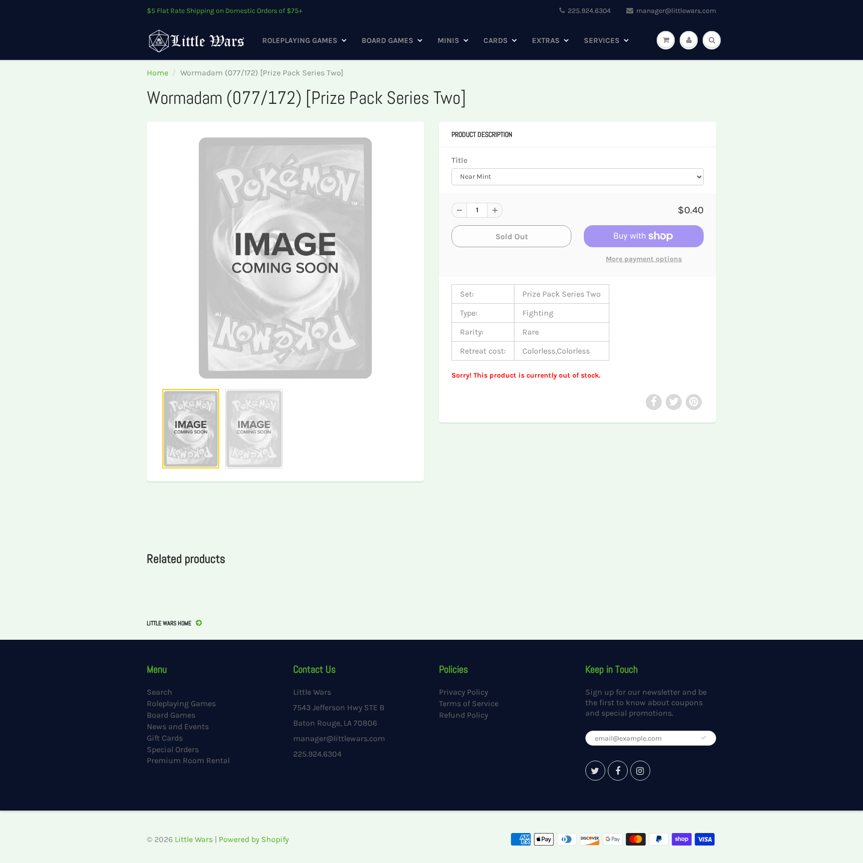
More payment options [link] (644, 259)
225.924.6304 (589, 10)
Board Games (388, 40)
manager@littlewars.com (676, 10)
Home (157, 72)
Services (602, 40)
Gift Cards (165, 738)
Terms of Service (468, 703)
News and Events (178, 726)
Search (159, 692)
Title (459, 160)
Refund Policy (463, 715)
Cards (495, 40)
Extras (546, 40)
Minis (448, 40)
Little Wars (194, 839)
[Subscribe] (703, 738)
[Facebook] (618, 771)
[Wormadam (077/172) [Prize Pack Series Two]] (285, 257)
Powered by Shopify (254, 839)
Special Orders (173, 749)
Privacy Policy (463, 692)
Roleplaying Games (300, 40)
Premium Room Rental (188, 760)
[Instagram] (640, 771)
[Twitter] (595, 771)
